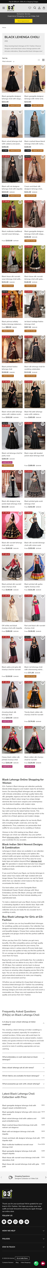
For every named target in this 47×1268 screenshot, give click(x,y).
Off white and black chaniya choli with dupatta (12, 626)
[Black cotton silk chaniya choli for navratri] (34, 740)
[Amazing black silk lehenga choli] (12, 694)
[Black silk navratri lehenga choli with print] (12, 525)
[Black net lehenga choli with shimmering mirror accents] (34, 649)
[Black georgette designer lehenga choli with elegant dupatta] (34, 214)
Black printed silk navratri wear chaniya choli (11, 585)
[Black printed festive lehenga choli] (12, 349)
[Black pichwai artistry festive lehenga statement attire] (12, 304)
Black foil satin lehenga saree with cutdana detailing (33, 414)
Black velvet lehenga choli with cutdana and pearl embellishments (12, 143)
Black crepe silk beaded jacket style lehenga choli (34, 454)
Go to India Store (22, 1258)
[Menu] (3, 7)
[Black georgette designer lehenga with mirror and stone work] (34, 79)
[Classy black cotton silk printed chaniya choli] (12, 740)
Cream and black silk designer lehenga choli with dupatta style (33, 189)
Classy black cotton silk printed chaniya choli (11, 758)
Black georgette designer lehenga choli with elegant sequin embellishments (12, 98)
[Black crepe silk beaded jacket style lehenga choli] (34, 436)
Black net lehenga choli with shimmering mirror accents (33, 669)
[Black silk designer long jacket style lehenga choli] (12, 484)
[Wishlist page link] (30, 8)
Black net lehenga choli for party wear (12, 454)
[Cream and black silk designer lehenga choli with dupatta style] (34, 169)
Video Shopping (25, 1262)
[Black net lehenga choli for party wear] (12, 436)
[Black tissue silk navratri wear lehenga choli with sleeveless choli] (12, 259)
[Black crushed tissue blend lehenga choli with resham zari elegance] (34, 124)
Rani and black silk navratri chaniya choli (34, 626)
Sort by (4, 58)
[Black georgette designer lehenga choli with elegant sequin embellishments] (12, 79)
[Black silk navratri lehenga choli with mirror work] (34, 525)
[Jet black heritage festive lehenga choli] (34, 304)
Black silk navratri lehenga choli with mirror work (34, 544)
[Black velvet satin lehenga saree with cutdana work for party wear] (12, 394)
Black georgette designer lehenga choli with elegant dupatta (34, 234)
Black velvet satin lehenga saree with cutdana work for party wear (12, 414)
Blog (17, 1262)
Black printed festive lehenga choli (9, 367)
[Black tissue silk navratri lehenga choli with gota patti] (34, 259)
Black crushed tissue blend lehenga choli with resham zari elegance (34, 143)
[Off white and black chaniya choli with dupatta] (12, 608)
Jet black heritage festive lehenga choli (33, 322)
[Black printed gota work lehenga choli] (34, 484)
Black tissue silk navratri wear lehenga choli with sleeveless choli (11, 279)
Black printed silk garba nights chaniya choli (33, 585)
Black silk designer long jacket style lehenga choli (11, 502)
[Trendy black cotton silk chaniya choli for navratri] (34, 694)
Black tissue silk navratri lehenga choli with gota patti (33, 279)
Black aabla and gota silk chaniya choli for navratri (11, 668)
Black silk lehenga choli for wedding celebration (34, 367)
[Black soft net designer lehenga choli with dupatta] (12, 169)
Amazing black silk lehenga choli (9, 713)
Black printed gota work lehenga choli (33, 502)
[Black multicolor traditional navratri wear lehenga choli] (12, 214)
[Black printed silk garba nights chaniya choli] (34, 567)
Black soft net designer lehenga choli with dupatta (12, 187)
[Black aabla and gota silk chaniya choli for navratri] (12, 649)
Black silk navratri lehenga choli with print (12, 544)
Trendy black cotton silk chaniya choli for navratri (33, 713)
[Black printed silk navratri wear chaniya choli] (12, 567)
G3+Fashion (10, 1258)
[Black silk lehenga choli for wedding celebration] (34, 349)
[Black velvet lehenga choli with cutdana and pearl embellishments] (12, 124)
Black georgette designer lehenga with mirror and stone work (34, 98)
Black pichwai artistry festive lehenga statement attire (12, 324)
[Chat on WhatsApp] (36, 1263)
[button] (44, 7)
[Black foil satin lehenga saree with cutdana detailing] (34, 394)
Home (4, 27)
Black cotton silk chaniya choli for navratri (33, 758)
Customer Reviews (7, 1262)
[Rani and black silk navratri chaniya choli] (34, 608)
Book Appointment (23, 21)
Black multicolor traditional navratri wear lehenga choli (12, 234)
